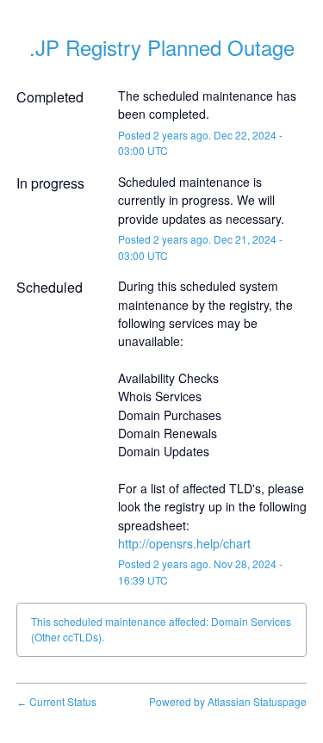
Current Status (56, 701)
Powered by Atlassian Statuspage (228, 701)
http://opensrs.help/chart (184, 543)
